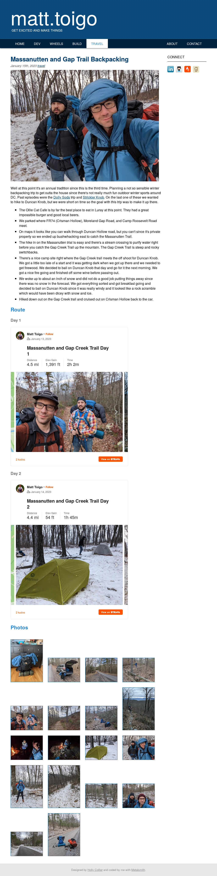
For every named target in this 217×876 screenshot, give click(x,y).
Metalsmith (138, 870)
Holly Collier (95, 870)
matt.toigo (54, 17)
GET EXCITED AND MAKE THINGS (37, 30)
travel (41, 65)
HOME (20, 43)
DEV (37, 43)
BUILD (77, 43)
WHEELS (56, 43)
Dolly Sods (61, 197)
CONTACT (194, 43)
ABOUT (172, 43)
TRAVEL (97, 43)
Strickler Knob (93, 197)
